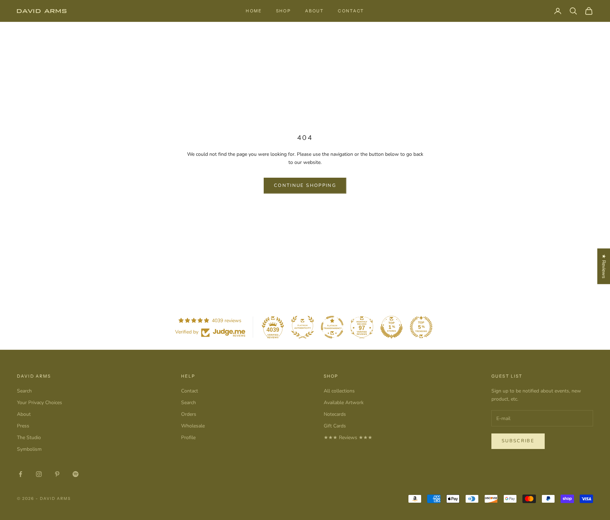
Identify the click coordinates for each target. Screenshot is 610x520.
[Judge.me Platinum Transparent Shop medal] (332, 327)
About (314, 10)
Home (254, 10)
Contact (351, 10)
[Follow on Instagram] (38, 474)
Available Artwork (344, 402)
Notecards (335, 414)
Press (23, 425)
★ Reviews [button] (603, 266)
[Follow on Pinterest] (57, 474)
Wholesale (193, 425)
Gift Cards (335, 425)
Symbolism (29, 449)
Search (24, 391)
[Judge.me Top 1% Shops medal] (391, 327)
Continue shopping (305, 185)
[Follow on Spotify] (75, 474)
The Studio (29, 437)
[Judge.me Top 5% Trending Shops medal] (421, 327)
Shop (283, 10)
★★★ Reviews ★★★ (348, 437)
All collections (339, 391)
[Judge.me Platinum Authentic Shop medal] (302, 327)
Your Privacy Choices (39, 402)
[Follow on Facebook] (20, 474)
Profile (188, 437)
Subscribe (518, 441)
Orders (188, 414)
